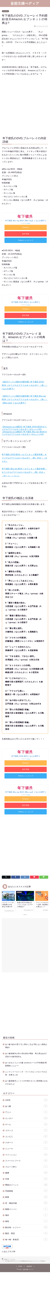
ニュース (25, 1149)
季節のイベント (26, 1185)
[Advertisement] (25, 105)
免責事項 (29, 1266)
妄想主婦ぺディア (25, 3)
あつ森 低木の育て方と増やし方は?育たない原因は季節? (26, 1046)
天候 (25, 1179)
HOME (20, 1266)
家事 (25, 1197)
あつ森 (25, 1106)
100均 (25, 1100)
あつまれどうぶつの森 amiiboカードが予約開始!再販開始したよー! (26, 1064)
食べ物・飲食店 (25, 1239)
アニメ (25, 1112)
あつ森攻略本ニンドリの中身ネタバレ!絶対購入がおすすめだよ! (26, 1082)
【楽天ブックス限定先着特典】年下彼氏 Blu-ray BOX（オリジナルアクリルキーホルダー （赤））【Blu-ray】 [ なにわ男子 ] (25, 399)
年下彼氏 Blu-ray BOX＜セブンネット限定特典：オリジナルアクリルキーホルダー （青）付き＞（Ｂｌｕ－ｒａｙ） (24, 472)
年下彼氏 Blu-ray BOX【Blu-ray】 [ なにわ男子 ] (25, 221)
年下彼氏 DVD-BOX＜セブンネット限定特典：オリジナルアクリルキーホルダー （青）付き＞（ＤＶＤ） (24, 458)
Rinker (28, 223)
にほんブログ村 (8, 1251)
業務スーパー (25, 1209)
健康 (25, 1173)
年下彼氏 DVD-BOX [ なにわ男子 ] (25, 302)
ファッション (25, 1155)
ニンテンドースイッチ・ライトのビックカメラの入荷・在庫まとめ (26, 1073)
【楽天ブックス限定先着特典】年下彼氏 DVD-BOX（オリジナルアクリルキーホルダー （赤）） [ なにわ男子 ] (25, 385)
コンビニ (25, 1136)
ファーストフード (25, 1161)
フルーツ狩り (25, 1167)
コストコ (25, 1130)
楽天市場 (25, 234)
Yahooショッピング (25, 240)
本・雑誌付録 (25, 1203)
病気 (25, 1221)
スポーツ (25, 1142)
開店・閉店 (25, 1233)
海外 (25, 1215)
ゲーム (25, 1124)
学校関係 (25, 1191)
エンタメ (5, 11)
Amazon (25, 227)
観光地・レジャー (25, 1227)
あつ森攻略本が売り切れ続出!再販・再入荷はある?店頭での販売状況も (26, 1055)
